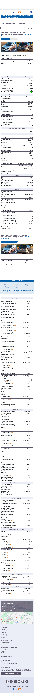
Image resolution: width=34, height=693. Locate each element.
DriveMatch (3, 651)
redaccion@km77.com (6, 630)
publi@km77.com (5, 635)
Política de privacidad (6, 661)
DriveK (2, 652)
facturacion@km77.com (6, 640)
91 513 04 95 (10, 610)
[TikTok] (26, 681)
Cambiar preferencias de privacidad (9, 663)
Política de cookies (5, 658)
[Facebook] (7, 681)
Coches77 (3, 649)
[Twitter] (11, 681)
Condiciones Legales (6, 660)
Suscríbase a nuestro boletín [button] (11, 673)
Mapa (14, 606)
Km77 (17, 12)
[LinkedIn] (15, 681)
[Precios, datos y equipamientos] (7, 28)
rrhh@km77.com (5, 644)
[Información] (0, 28)
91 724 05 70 (12, 608)
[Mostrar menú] (2, 12)
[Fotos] (4, 28)
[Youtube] (19, 681)
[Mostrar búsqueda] (31, 12)
